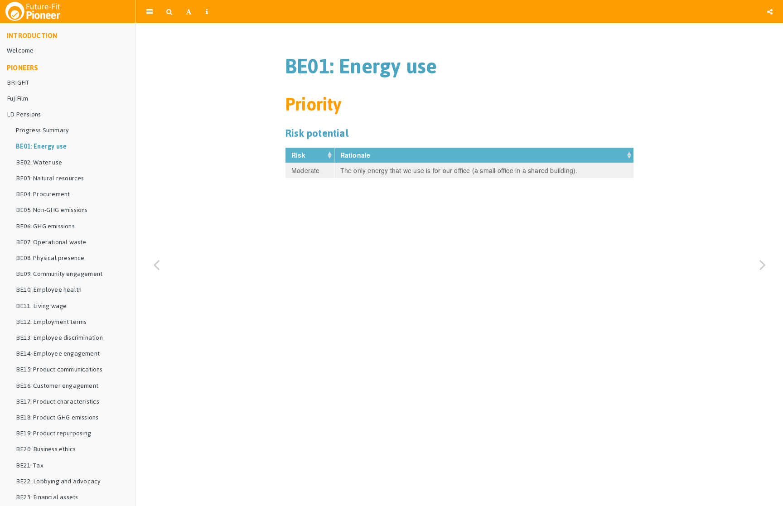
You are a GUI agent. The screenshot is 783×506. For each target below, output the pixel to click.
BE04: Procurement (43, 194)
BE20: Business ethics (46, 449)
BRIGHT (18, 83)
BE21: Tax (30, 465)
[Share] (769, 11)
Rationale (356, 154)
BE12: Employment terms (51, 322)
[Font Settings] (188, 11)
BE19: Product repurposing (53, 433)
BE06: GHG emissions (45, 226)
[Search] (169, 11)
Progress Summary (42, 130)
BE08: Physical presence (50, 258)
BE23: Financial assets (47, 497)
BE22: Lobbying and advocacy (58, 481)
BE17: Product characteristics (57, 401)
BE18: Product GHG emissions (57, 417)
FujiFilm (18, 98)
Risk (299, 154)
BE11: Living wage (41, 306)
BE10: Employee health (49, 290)
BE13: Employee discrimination (59, 338)
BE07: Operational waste (51, 242)
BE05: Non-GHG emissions (52, 210)
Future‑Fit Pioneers (487, 11)
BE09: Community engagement (59, 274)
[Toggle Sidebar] (150, 11)
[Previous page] (156, 264)
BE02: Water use (39, 162)
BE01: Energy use (41, 146)
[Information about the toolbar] (207, 11)
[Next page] (762, 264)
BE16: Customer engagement (57, 386)
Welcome (20, 50)
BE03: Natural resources (50, 178)
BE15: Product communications (59, 369)
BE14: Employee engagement (58, 353)
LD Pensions (24, 114)
